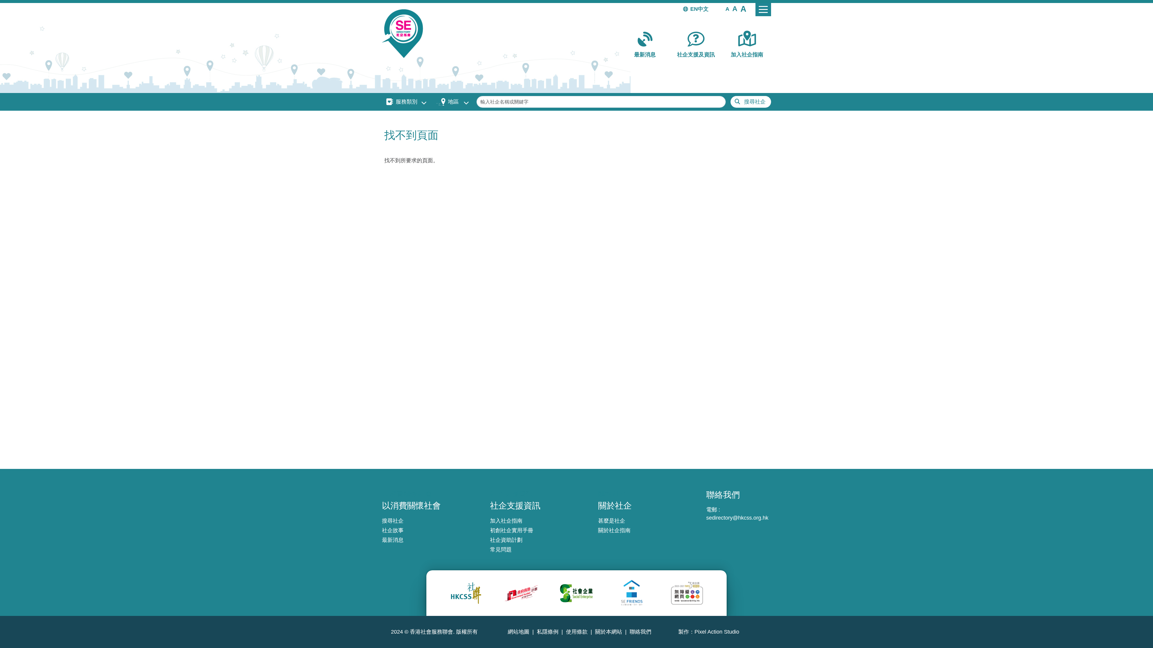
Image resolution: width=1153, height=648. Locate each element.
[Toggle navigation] (763, 9)
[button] (727, 9)
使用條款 (577, 632)
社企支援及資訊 (696, 55)
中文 (703, 9)
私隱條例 (547, 632)
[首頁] (405, 33)
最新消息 (645, 55)
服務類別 (406, 102)
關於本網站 (608, 632)
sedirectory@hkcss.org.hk (737, 518)
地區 (453, 102)
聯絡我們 (640, 632)
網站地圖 (518, 632)
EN (694, 9)
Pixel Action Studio (717, 632)
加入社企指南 (747, 55)
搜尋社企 (755, 102)
